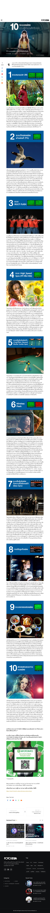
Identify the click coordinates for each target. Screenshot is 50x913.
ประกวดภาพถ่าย (40, 868)
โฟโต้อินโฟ (43, 871)
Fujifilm (27, 865)
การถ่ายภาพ (28, 868)
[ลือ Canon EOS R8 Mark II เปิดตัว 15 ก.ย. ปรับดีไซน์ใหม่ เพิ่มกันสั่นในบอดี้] (29, 892)
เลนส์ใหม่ (32, 871)
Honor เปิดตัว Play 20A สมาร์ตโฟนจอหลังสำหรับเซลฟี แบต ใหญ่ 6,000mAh (39, 883)
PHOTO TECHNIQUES (13, 840)
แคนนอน (37, 871)
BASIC (7, 840)
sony (35, 865)
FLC (31, 862)
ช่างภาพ (34, 868)
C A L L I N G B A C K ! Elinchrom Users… (36, 812)
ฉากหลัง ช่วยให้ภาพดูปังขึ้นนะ (14, 812)
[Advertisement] (25, 9)
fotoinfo (9, 53)
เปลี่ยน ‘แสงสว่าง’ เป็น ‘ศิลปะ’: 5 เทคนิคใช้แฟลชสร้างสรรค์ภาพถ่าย (34, 843)
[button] (40, 820)
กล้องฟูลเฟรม (40, 865)
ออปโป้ (27, 871)
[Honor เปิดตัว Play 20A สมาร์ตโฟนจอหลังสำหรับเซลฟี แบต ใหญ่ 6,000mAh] (29, 884)
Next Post (37, 810)
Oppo (32, 865)
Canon (27, 862)
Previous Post (13, 810)
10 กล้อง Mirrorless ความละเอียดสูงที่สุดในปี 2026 (14, 843)
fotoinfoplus (40, 862)
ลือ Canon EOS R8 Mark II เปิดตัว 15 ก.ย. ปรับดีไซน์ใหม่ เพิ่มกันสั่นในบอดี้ (39, 891)
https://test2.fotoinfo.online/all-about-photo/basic (19, 791)
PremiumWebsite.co (32, 910)
